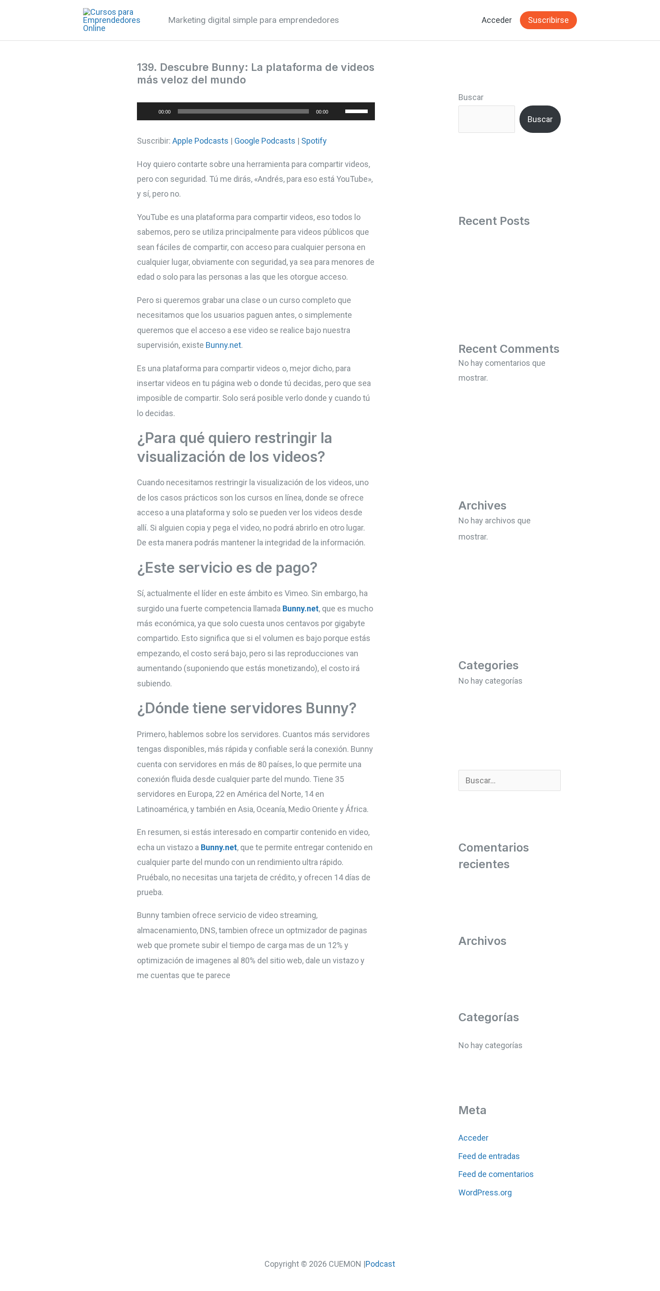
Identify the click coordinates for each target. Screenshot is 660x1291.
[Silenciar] (338, 111)
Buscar (471, 97)
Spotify (314, 140)
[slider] (357, 110)
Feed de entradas (489, 1156)
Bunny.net (223, 345)
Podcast (380, 1264)
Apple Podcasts (200, 140)
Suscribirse (548, 20)
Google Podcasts (264, 140)
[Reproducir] (148, 111)
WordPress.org (485, 1192)
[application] (256, 111)
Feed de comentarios (496, 1174)
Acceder (497, 20)
